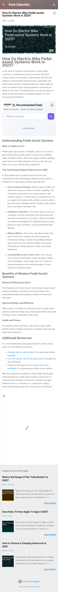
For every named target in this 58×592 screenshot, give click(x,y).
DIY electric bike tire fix (23, 358)
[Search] (54, 5)
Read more (50, 503)
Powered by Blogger (31, 581)
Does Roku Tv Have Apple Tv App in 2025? (25, 511)
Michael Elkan (35, 587)
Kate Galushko (19, 4)
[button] (54, 13)
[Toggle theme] (52, 105)
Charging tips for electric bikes (21, 352)
